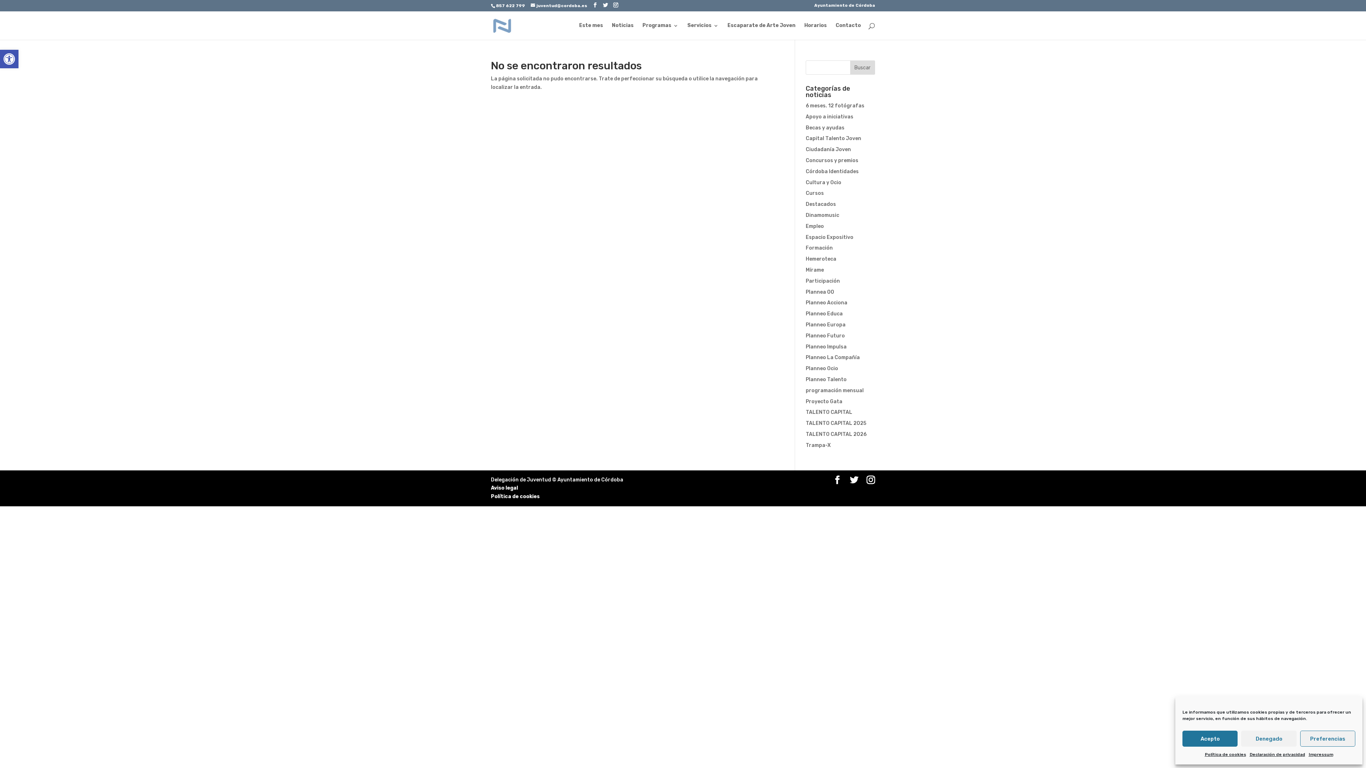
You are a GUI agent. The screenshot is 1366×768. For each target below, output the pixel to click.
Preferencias (1327, 739)
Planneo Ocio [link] (822, 369)
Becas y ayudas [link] (825, 128)
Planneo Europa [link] (826, 325)
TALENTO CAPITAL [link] (829, 412)
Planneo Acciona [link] (826, 303)
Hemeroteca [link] (821, 259)
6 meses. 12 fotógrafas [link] (835, 106)
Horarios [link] (815, 25)
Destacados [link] (821, 204)
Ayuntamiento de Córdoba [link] (844, 5)
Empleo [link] (815, 226)
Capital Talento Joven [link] (833, 138)
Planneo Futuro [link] (825, 336)
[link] (9, 59)
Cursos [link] (815, 193)
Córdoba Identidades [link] (832, 172)
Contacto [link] (848, 25)
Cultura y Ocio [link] (823, 183)
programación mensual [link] (835, 391)
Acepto (1210, 739)
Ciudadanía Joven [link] (828, 149)
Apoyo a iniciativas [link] (829, 117)
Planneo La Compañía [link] (833, 357)
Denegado (1269, 739)
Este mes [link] (591, 25)
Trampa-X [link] (818, 445)
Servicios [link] (699, 25)
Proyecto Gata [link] (824, 402)
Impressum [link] (1321, 754)
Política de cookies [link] (1225, 754)
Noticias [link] (623, 25)
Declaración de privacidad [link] (1277, 754)
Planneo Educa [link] (824, 314)
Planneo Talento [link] (826, 380)
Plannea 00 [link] (820, 292)
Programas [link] (656, 25)
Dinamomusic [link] (822, 215)
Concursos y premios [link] (832, 161)
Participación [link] (823, 281)
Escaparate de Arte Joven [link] (761, 25)
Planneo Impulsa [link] (826, 347)
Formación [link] (819, 248)
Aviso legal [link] (504, 488)
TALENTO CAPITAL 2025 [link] (836, 423)
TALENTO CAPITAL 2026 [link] (836, 434)
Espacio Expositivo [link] (829, 237)
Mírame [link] (815, 270)
